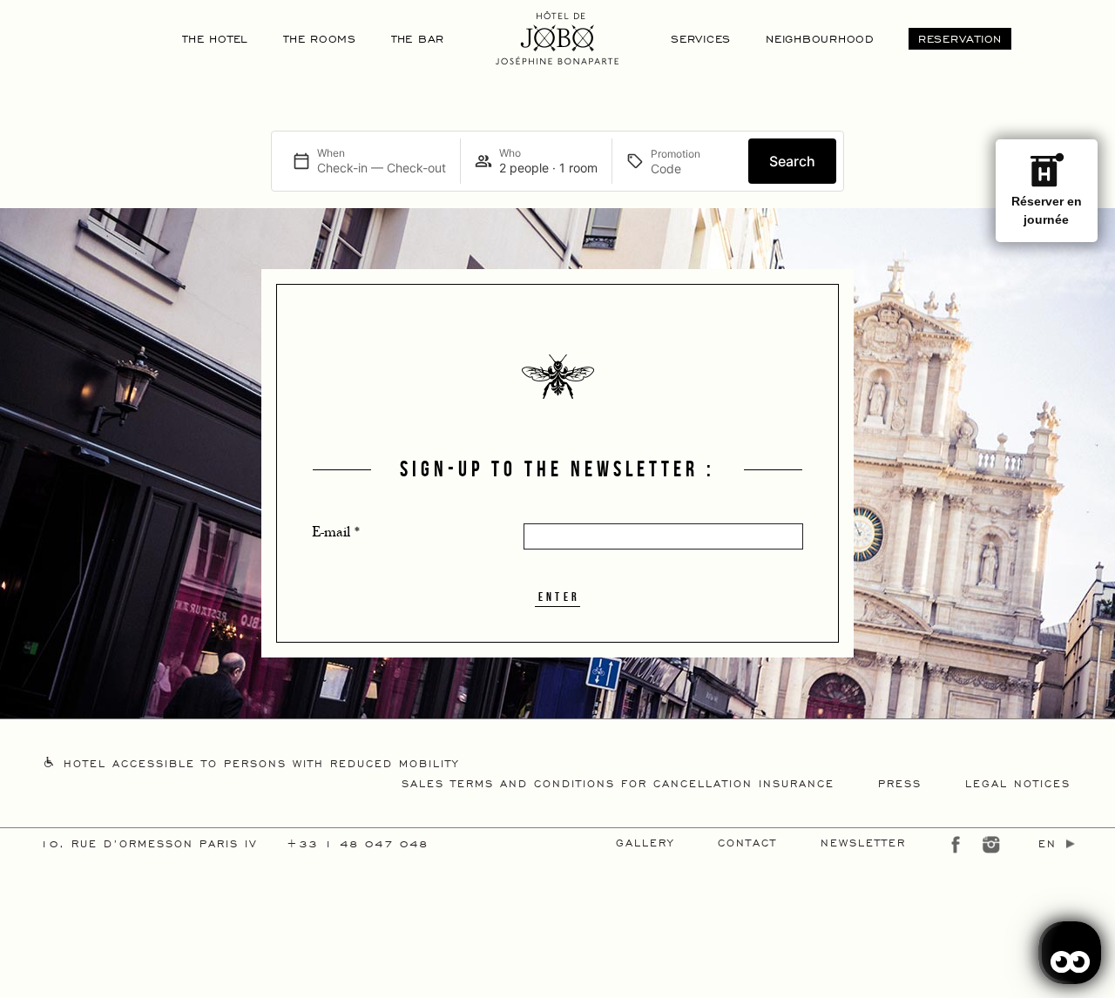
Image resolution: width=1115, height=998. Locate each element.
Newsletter (863, 842)
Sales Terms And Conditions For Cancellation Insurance (618, 783)
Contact (747, 842)
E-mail (336, 532)
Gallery (645, 842)
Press (900, 783)
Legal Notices (1018, 783)
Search (792, 161)
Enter (559, 597)
